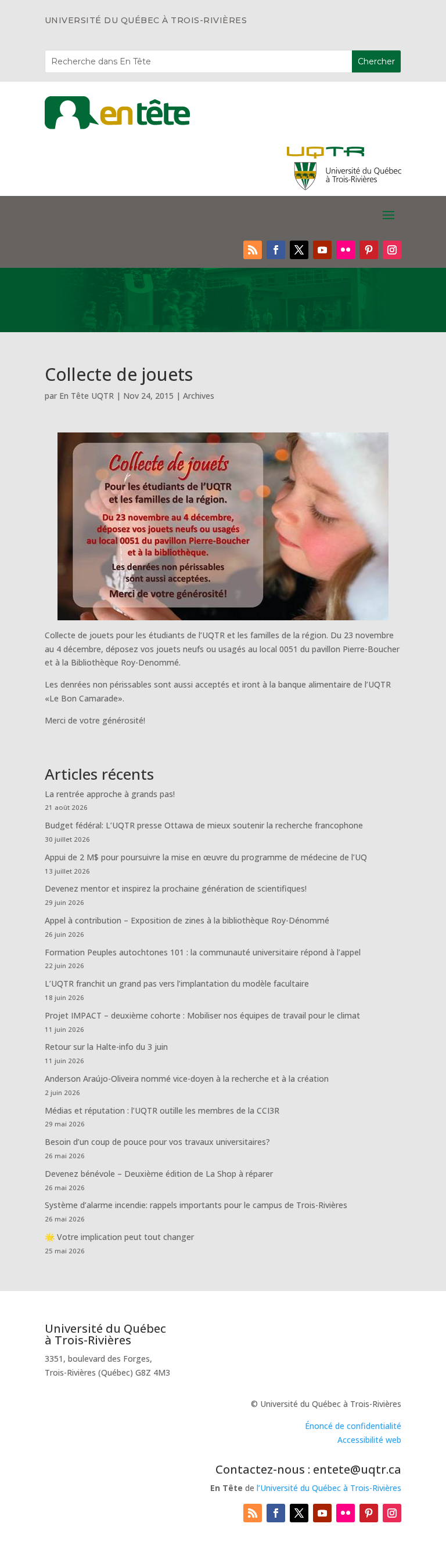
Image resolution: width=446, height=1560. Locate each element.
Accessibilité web (369, 1439)
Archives (198, 395)
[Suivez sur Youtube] (322, 250)
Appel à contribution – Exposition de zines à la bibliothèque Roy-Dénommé (187, 920)
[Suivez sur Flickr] (345, 250)
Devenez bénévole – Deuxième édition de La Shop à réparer (159, 1173)
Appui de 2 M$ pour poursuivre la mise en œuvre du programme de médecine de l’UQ (206, 857)
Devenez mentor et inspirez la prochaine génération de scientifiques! (176, 888)
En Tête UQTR (86, 395)
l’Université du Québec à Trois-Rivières (329, 1487)
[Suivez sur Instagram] (392, 250)
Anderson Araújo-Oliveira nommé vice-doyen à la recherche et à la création (187, 1078)
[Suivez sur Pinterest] (368, 250)
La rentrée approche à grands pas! (110, 793)
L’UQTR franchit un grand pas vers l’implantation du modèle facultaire (177, 983)
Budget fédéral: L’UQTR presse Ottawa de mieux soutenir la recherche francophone (204, 825)
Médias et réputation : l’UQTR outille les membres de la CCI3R (162, 1110)
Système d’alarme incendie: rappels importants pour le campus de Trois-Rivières (196, 1204)
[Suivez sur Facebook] (276, 250)
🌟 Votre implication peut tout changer (119, 1236)
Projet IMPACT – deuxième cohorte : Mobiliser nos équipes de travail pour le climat (202, 1015)
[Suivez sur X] (299, 250)
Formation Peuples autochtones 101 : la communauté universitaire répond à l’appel (203, 952)
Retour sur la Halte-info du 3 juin (106, 1046)
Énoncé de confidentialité (353, 1425)
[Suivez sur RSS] (252, 250)
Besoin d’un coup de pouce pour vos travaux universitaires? (157, 1141)
